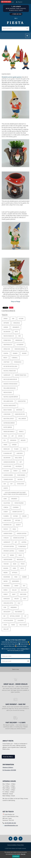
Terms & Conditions (11, 845)
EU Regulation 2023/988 (9, 770)
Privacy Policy (24, 649)
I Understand (16, 856)
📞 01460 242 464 (16, 14)
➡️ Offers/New (6, 1)
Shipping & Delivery (8, 767)
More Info (23, 854)
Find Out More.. (8, 756)
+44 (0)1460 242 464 (10, 823)
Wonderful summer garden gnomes (12, 77)
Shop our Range (15, 301)
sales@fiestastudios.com (11, 825)
